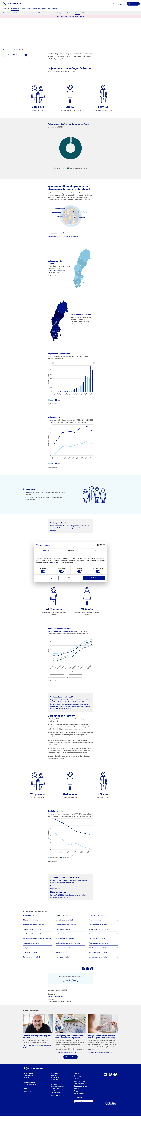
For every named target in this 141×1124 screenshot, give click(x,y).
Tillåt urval (71, 578)
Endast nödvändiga (47, 578)
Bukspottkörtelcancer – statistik (33, 925)
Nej (75, 980)
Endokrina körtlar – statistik (32, 934)
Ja (67, 980)
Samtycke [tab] (46, 550)
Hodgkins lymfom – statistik (32, 948)
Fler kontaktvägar (56, 1095)
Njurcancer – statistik (63, 957)
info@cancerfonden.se (57, 1086)
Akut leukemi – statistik (30, 915)
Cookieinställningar (80, 1086)
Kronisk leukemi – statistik (31, 957)
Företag (76, 1088)
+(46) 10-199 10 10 (56, 1093)
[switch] (61, 571)
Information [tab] (70, 550)
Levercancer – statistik (63, 915)
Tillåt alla (94, 578)
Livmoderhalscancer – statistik (66, 925)
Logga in (121, 4)
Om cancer (10, 50)
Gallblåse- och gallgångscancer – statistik (37, 938)
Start (4, 50)
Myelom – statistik (62, 952)
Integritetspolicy (79, 1083)
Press (76, 1091)
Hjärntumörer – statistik (31, 943)
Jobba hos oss (79, 1081)
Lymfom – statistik (62, 934)
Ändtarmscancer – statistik (98, 957)
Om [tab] (95, 550)
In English (77, 1097)
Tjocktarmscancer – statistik (98, 943)
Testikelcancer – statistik (97, 938)
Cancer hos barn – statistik (32, 929)
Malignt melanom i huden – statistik (68, 943)
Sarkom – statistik (95, 920)
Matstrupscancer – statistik (65, 948)
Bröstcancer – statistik (30, 920)
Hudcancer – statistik (30, 952)
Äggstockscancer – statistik (98, 952)
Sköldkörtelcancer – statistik (98, 925)
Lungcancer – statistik (63, 929)
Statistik (18, 50)
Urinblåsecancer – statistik (97, 948)
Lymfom (24, 50)
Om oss (76, 1078)
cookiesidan (51, 562)
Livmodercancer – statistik (64, 920)
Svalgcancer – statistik (96, 934)
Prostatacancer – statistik (97, 915)
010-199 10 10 (55, 1088)
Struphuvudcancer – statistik (98, 929)
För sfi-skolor (78, 1093)
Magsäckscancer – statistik (65, 938)
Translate (87, 1103)
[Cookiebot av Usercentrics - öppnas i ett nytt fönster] (98, 545)
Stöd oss (77, 1076)
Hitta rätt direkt (13, 55)
